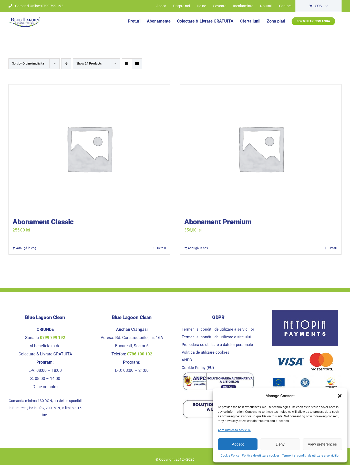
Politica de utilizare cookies (261, 455)
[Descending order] (66, 63)
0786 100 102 (139, 354)
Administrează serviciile (234, 430)
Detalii (161, 248)
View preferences (322, 444)
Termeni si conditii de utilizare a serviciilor (310, 455)
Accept (238, 444)
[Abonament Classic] (89, 148)
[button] (339, 395)
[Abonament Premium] (260, 148)
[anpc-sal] (218, 373)
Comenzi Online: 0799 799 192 (39, 6)
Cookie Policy (230, 455)
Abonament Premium (218, 222)
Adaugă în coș (26, 248)
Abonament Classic (43, 222)
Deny (280, 444)
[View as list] (137, 64)
